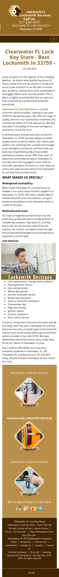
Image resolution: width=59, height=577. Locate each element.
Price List (35, 552)
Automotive (11, 545)
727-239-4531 (29, 22)
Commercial (40, 542)
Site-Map (46, 552)
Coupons (39, 545)
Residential (25, 542)
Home (14, 542)
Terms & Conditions (17, 552)
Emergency (25, 545)
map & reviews (41, 528)
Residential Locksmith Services (29, 373)
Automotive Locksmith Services (29, 461)
